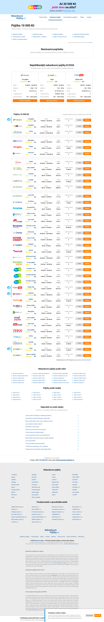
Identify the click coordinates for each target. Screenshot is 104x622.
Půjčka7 (31, 299)
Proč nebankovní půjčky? (70, 17)
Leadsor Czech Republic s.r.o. (39, 517)
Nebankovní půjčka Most (58, 378)
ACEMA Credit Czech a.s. (17, 507)
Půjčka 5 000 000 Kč (78, 399)
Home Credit (31, 238)
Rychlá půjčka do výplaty (19, 36)
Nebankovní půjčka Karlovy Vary (60, 375)
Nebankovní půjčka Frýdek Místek (60, 373)
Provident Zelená (31, 281)
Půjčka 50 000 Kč (16, 397)
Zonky (76, 581)
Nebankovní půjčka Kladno (18, 378)
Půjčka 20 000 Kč (57, 395)
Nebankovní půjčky (55, 17)
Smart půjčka (31, 317)
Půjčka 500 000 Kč (17, 399)
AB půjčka (31, 125)
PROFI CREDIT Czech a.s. (17, 519)
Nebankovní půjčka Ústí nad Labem (61, 382)
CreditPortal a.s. (76, 509)
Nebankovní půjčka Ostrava (39, 380)
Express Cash (31, 213)
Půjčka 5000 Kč (16, 395)
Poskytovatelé (34, 536)
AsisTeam (31, 152)
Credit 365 (31, 195)
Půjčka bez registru (58, 34)
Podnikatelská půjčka (79, 36)
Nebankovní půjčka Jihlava (39, 375)
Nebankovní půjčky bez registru (60, 562)
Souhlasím (97, 615)
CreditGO (31, 174)
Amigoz (31, 146)
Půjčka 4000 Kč (77, 392)
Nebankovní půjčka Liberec (39, 378)
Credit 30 (31, 186)
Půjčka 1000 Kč (16, 392)
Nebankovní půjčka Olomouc (80, 378)
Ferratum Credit (31, 225)
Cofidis (31, 161)
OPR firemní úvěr (31, 256)
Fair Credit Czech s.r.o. (16, 514)
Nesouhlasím (89, 615)
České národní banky (33, 609)
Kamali (31, 250)
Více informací (89, 42)
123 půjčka (25, 79)
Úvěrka (31, 336)
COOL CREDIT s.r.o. (36, 509)
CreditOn (30, 180)
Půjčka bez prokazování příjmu (81, 34)
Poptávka (87, 120)
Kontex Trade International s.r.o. (19, 517)
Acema (31, 131)
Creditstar (31, 201)
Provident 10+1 (31, 268)
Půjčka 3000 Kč (56, 392)
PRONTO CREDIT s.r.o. (37, 519)
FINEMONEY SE (56, 514)
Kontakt (89, 17)
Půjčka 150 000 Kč (57, 397)
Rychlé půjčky (54, 575)
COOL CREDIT (31, 167)
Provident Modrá (31, 274)
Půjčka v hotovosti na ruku (60, 36)
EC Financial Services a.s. (38, 512)
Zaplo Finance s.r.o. (36, 522)
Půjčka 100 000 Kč (37, 397)
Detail (79, 120)
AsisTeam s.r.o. (35, 507)
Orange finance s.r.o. (77, 517)
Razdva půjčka (31, 305)
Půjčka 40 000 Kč (77, 395)
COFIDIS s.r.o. (14, 509)
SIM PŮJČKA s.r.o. (76, 519)
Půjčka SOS (79, 79)
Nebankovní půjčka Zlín (79, 382)
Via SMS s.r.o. (14, 522)
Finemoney (31, 232)
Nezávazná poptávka (25, 100)
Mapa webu (81, 536)
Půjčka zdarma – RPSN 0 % (40, 36)
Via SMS (30, 342)
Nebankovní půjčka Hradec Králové (20, 375)
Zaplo (52, 79)
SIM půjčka (31, 311)
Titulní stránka (43, 17)
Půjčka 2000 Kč (36, 392)
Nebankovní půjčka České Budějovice (41, 373)
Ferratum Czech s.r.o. (37, 514)
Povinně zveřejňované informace (71, 543)
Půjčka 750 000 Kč (37, 399)
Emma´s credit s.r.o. (77, 512)
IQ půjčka (31, 244)
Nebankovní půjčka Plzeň (79, 380)
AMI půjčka (31, 140)
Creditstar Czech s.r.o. (16, 512)
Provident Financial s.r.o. (58, 519)
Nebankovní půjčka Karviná (80, 375)
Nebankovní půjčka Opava (18, 380)
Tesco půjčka (31, 330)
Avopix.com (61, 536)
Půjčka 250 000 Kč (78, 397)
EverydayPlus (31, 207)
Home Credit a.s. (76, 514)
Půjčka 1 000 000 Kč (57, 399)
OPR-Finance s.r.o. (56, 517)
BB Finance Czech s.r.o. (58, 507)
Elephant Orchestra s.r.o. (58, 512)
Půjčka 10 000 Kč (37, 395)
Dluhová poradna (71, 536)
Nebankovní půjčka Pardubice (59, 380)
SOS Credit (31, 323)
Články (82, 17)
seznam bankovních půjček (83, 360)
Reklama (53, 536)
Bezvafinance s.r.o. (77, 507)
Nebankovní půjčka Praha (18, 382)
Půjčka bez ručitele (37, 34)
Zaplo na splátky (31, 354)
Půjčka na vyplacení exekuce (20, 39)
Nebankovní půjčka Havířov (80, 373)
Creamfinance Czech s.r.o (58, 509)
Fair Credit (31, 219)
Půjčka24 (31, 293)
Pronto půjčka (31, 262)
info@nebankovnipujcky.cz (65, 460)
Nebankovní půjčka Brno (18, 373)
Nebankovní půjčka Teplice (39, 382)
